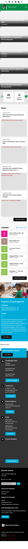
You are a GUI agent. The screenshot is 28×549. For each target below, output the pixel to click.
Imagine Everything (12, 536)
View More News (20, 219)
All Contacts (10, 396)
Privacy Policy (4, 539)
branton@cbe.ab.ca (12, 390)
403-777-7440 (11, 388)
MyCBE (3, 500)
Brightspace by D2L (6, 502)
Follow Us (3, 529)
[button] (26, 96)
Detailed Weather (12, 461)
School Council (5, 492)
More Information (12, 380)
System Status (13, 539)
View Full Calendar (19, 278)
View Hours (10, 433)
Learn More (6, 337)
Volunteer (3, 494)
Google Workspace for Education (10, 504)
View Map (10, 411)
